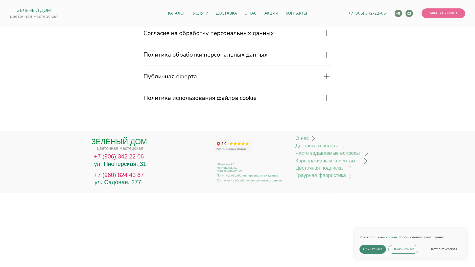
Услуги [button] (201, 13)
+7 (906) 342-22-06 (367, 13)
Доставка (226, 13)
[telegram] (398, 13)
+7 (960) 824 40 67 (119, 175)
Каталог (177, 13)
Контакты (296, 13)
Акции (271, 13)
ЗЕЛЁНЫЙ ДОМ (34, 10)
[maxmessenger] (409, 13)
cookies (392, 237)
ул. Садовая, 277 (118, 182)
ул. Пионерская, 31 (120, 163)
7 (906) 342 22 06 (120, 156)
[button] (443, 13)
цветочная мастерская (34, 16)
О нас (250, 13)
